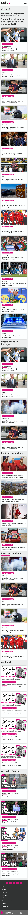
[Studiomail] (17, 883)
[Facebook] (10, 883)
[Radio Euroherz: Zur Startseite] (12, 2)
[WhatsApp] (7, 883)
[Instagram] (14, 883)
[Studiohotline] (21, 883)
